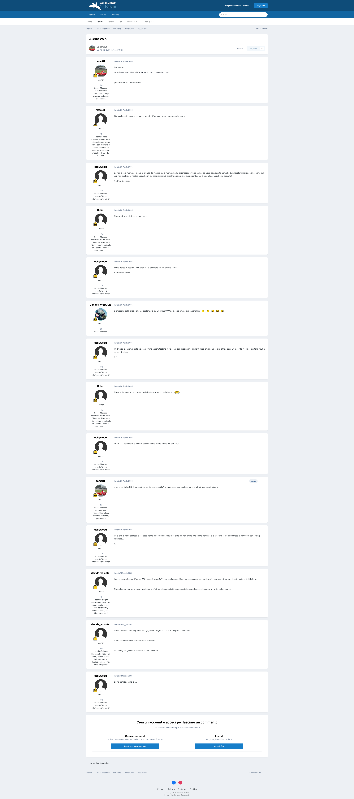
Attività (103, 15)
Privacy (171, 789)
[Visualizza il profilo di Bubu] (101, 220)
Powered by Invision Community (177, 795)
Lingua (160, 789)
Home (89, 22)
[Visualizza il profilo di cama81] (92, 48)
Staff (120, 22)
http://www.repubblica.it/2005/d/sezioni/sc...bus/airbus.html (141, 72)
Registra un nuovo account (135, 746)
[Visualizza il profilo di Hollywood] (101, 176)
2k (101, 234)
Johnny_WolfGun (100, 304)
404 (101, 597)
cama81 (103, 47)
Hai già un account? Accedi (237, 5)
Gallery (111, 22)
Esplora (92, 15)
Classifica (115, 15)
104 (101, 134)
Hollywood (100, 166)
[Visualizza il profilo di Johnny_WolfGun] (101, 314)
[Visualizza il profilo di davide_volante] (101, 582)
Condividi (239, 48)
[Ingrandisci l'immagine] (203, 311)
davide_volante (100, 573)
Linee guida (148, 22)
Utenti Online (133, 22)
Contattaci (182, 789)
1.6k (101, 85)
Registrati (261, 5)
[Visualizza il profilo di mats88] (101, 119)
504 (101, 329)
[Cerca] (265, 14)
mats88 (100, 109)
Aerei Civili (118, 50)
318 (101, 191)
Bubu (100, 210)
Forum (100, 22)
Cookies (193, 789)
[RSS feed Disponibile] (265, 773)
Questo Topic (253, 15)
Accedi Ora (219, 746)
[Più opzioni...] (262, 61)
